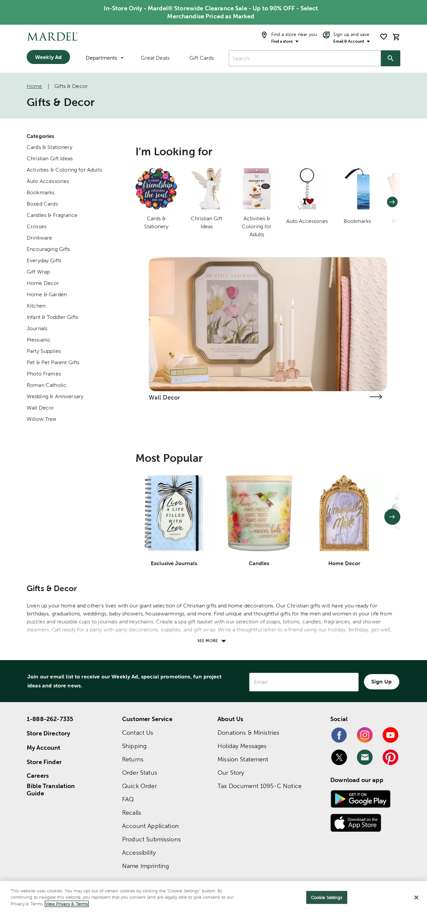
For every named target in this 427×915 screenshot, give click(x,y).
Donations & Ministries (248, 732)
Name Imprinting (145, 865)
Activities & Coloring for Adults (64, 170)
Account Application (150, 825)
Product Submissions (151, 839)
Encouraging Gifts (48, 249)
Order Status (139, 772)
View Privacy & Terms (66, 903)
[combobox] (305, 58)
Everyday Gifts (44, 260)
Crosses (36, 226)
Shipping (134, 745)
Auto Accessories (48, 181)
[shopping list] (383, 36)
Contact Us (137, 732)
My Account (44, 747)
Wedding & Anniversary (55, 396)
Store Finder (44, 761)
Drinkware (39, 238)
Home (34, 86)
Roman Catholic (46, 385)
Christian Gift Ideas (50, 158)
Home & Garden (47, 294)
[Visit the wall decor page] (375, 397)
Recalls (131, 812)
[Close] (416, 897)
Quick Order (139, 785)
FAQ (128, 799)
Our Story (231, 772)
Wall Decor (40, 408)
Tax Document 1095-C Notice (260, 785)
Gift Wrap (38, 272)
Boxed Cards (42, 204)
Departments (101, 58)
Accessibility (139, 852)
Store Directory (48, 733)
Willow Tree (41, 419)
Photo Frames (44, 374)
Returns (132, 759)
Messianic (39, 340)
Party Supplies (44, 351)
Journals (37, 328)
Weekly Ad (48, 57)
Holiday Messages (242, 745)
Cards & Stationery (49, 147)
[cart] (396, 36)
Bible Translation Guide (51, 789)
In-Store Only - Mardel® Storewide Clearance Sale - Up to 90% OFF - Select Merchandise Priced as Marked (211, 12)
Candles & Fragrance (52, 215)
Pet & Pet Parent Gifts (53, 362)
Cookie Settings (327, 897)
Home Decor (43, 283)
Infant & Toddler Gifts (52, 317)
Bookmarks (40, 192)
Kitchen (36, 306)
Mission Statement (243, 759)
